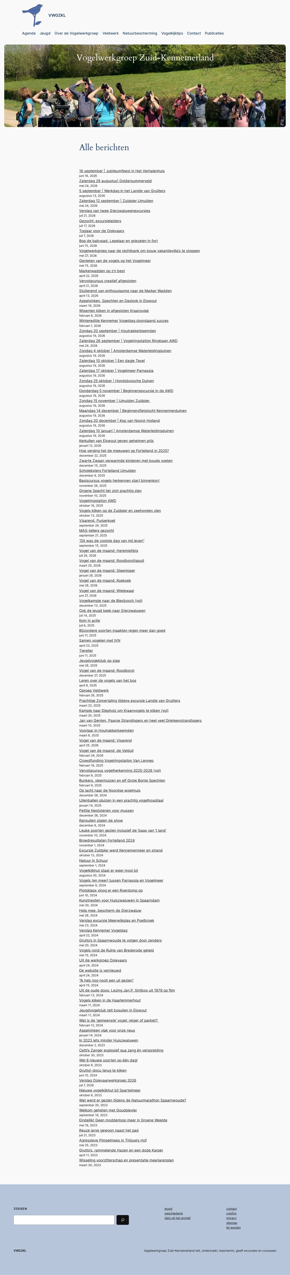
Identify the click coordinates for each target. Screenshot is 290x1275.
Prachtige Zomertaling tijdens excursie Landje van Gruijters (129, 700)
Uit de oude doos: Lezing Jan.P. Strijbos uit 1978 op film (127, 990)
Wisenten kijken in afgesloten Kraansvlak (114, 311)
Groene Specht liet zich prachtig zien (110, 491)
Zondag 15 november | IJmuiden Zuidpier (115, 401)
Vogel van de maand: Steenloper (107, 570)
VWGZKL (57, 15)
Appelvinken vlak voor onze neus (107, 1030)
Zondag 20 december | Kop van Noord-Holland (119, 421)
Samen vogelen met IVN (99, 640)
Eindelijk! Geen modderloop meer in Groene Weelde (123, 1120)
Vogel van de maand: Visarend (105, 740)
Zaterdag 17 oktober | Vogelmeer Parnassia (116, 371)
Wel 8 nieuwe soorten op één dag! (108, 1060)
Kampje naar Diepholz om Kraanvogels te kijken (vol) (124, 710)
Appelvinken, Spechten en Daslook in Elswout (118, 301)
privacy (231, 1218)
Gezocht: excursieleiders (100, 221)
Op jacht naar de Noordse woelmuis (110, 790)
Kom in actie (89, 620)
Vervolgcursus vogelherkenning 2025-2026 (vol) (120, 770)
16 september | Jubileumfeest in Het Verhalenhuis (122, 171)
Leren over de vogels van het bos (107, 680)
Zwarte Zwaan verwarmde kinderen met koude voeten (126, 461)
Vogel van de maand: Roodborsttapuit (111, 561)
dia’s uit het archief (178, 1218)
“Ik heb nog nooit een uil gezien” (106, 980)
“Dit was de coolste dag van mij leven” (111, 541)
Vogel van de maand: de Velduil (106, 750)
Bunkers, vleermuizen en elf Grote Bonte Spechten (122, 780)
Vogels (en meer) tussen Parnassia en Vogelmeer (121, 880)
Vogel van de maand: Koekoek (105, 580)
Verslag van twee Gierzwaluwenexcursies (114, 211)
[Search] (123, 1220)
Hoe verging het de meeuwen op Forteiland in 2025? (124, 451)
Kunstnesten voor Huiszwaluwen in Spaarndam (119, 900)
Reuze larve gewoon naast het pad (109, 1130)
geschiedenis (174, 1213)
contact (231, 1208)
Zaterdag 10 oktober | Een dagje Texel (112, 361)
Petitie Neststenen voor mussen (106, 810)
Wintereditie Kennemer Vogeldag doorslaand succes (124, 321)
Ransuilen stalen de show (101, 820)
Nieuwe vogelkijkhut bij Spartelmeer (110, 1090)
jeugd (168, 1208)
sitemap (231, 1223)
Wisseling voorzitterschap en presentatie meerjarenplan (126, 1160)
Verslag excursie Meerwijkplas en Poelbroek (116, 920)
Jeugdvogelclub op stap (99, 660)
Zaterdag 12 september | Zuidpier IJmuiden (116, 201)
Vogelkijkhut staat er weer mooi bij (108, 870)
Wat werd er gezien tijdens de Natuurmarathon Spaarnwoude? (132, 1100)
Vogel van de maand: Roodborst (106, 670)
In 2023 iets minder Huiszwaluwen (108, 1040)
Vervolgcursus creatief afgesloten (107, 281)
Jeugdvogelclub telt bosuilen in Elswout (113, 1010)
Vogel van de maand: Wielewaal (106, 591)
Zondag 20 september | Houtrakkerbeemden (117, 331)
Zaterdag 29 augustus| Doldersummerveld (115, 181)
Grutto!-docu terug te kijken (103, 1070)
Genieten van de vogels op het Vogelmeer (115, 261)
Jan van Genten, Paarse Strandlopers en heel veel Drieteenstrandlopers (140, 720)
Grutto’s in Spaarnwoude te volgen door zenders (120, 940)
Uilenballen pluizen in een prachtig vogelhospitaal (121, 800)
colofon (231, 1213)
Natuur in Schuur (93, 860)
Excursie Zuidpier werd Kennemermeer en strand (121, 850)
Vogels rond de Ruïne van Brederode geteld (116, 950)
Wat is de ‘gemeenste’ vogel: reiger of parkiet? (119, 1020)
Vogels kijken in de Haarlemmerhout (110, 1000)
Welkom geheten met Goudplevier (108, 1110)
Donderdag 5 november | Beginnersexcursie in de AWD (126, 391)
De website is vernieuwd (100, 970)
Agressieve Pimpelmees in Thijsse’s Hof (113, 1140)
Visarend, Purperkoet (97, 520)
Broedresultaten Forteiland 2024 (107, 840)
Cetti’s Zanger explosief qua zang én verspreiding (121, 1050)
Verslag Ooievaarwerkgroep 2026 (107, 1080)
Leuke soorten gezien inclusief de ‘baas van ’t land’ (122, 830)
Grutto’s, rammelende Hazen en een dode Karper (121, 1150)
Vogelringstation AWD (97, 501)
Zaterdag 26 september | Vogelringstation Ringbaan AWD (128, 341)
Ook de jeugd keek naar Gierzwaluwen (112, 610)
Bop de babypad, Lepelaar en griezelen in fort (118, 241)
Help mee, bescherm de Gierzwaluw (110, 910)
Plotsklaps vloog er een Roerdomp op (111, 890)
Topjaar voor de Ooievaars (101, 231)
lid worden (233, 1227)
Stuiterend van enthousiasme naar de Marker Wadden (125, 291)
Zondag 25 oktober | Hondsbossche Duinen (116, 381)
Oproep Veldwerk (94, 690)
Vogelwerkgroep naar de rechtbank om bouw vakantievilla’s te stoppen (139, 251)
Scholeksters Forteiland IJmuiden (107, 470)
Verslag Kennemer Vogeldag (103, 930)
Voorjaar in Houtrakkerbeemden (106, 730)
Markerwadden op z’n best (102, 271)
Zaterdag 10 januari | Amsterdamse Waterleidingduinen (126, 431)
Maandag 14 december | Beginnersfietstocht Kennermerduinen (133, 411)
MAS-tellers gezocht (96, 530)
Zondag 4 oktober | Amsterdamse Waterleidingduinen (125, 351)
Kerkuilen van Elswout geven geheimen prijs (116, 441)
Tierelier (86, 651)
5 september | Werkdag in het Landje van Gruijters (122, 191)
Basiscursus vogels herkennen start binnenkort (119, 480)
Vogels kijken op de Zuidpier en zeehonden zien (120, 511)
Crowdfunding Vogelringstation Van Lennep (116, 760)
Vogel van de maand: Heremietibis (108, 551)
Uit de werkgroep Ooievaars (103, 960)
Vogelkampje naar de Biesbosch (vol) (110, 601)
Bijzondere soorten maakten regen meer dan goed (122, 630)
